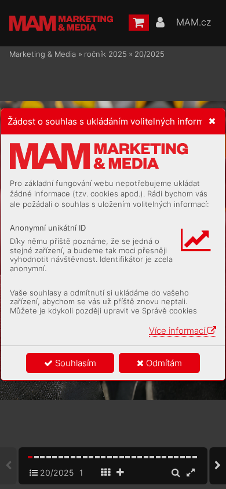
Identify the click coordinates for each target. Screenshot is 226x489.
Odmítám (163, 362)
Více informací (178, 330)
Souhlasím (74, 362)
